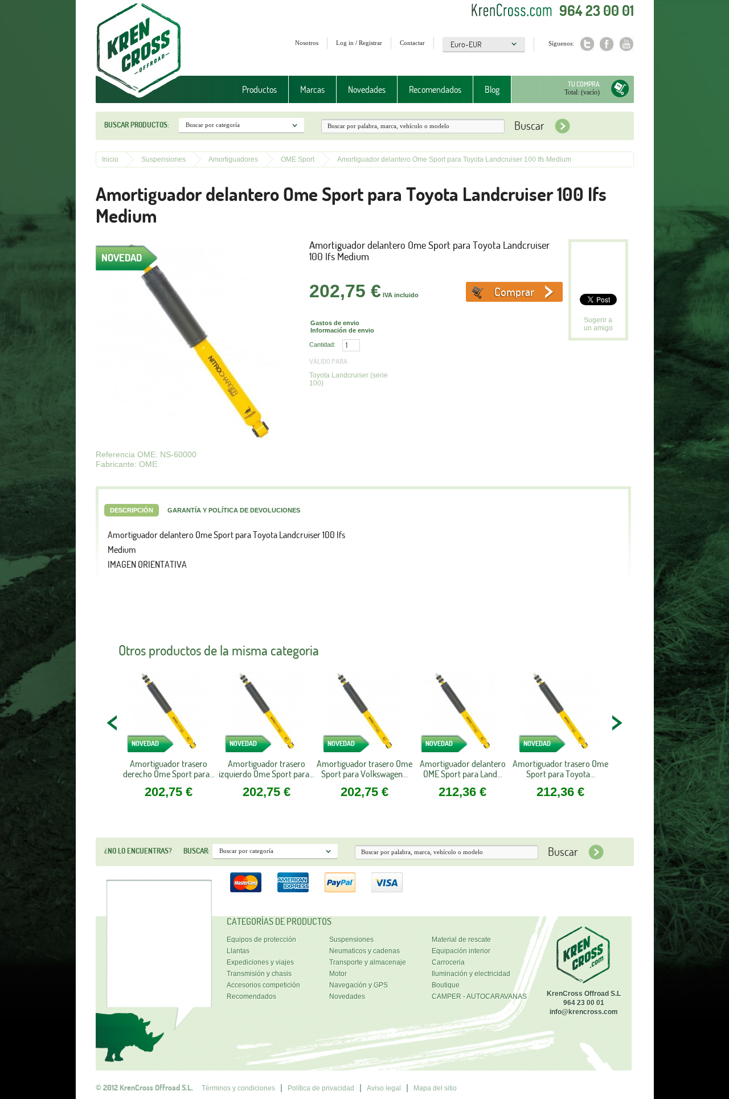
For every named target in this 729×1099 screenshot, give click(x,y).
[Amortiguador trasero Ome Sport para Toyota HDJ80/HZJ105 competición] (560, 714)
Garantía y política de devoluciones (233, 510)
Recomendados (435, 89)
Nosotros (306, 42)
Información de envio (342, 330)
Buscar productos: (136, 124)
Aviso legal (384, 1088)
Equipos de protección (261, 940)
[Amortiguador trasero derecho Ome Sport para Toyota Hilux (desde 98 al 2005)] (168, 714)
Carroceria (448, 962)
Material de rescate (461, 940)
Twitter (587, 44)
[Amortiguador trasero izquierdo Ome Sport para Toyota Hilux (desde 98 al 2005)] (266, 714)
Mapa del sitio (435, 1088)
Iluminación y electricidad (471, 974)
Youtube (627, 44)
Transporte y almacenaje (367, 962)
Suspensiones (163, 159)
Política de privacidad (321, 1088)
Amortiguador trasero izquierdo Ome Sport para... (266, 768)
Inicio (110, 159)
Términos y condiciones (238, 1088)
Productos (254, 90)
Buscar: (196, 850)
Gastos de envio (334, 322)
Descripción (131, 510)
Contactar (412, 42)
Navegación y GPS (358, 985)
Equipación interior (461, 951)
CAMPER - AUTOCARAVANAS (479, 996)
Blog (492, 89)
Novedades (367, 89)
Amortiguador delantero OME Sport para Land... (463, 768)
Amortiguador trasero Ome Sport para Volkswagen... (364, 768)
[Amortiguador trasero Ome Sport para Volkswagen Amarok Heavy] (364, 714)
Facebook (607, 44)
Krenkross (139, 51)
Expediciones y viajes (260, 962)
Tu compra (584, 84)
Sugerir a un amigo (598, 324)
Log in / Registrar (359, 42)
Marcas (307, 90)
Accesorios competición (263, 985)
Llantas (238, 951)
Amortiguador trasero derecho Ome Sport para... (169, 768)
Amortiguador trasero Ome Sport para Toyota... (560, 768)
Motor (338, 974)
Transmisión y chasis (259, 974)
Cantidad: (322, 344)
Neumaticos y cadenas (364, 951)
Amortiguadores (233, 159)
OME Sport (297, 159)
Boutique (446, 985)
